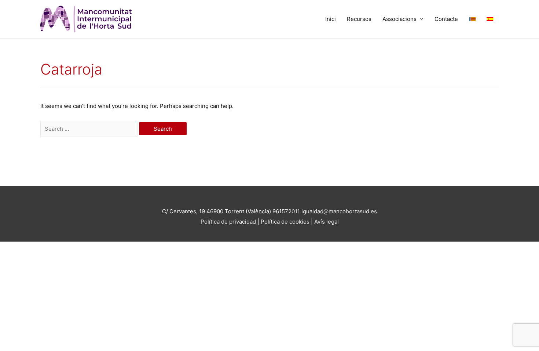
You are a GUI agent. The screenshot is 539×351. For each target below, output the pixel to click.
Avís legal (326, 221)
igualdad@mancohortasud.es (339, 211)
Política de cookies (286, 221)
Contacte (446, 18)
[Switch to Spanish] (490, 19)
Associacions (399, 18)
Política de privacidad (228, 221)
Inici (330, 18)
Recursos (359, 18)
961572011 (286, 211)
